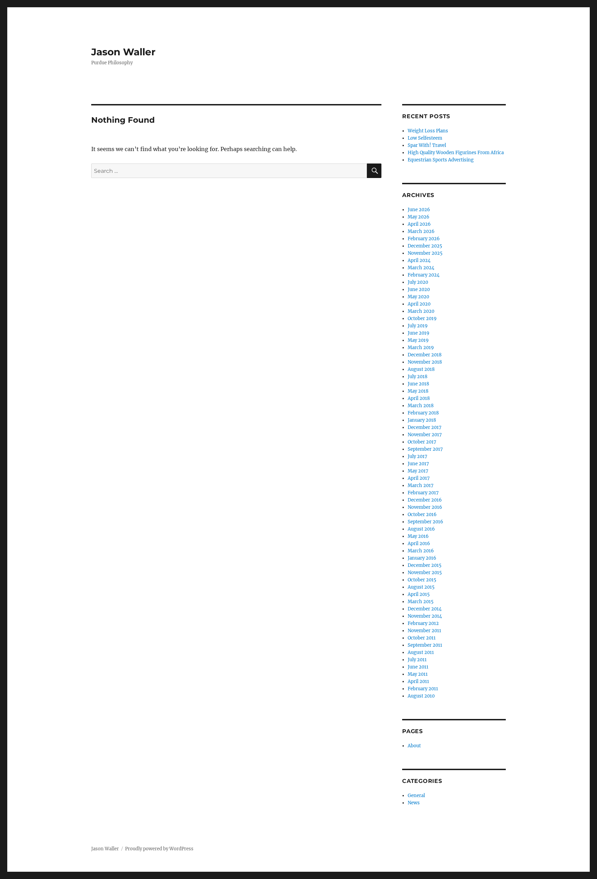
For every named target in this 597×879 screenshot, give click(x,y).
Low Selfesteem (425, 138)
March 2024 (421, 268)
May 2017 (418, 471)
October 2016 (422, 514)
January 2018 (422, 420)
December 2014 (425, 609)
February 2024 (423, 275)
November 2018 (425, 362)
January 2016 (422, 558)
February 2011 (423, 689)
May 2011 (418, 674)
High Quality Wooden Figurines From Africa (456, 153)
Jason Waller (123, 52)
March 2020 (421, 311)
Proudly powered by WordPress (159, 849)
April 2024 (419, 260)
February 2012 (423, 623)
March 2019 (421, 347)
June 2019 (418, 333)
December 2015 (425, 565)
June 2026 (419, 210)
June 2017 (418, 464)
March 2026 (421, 231)
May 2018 (418, 391)
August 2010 (421, 696)
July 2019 (418, 326)
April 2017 (419, 478)
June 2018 (418, 384)
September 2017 (425, 449)
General (416, 795)
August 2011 (421, 652)
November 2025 (425, 253)
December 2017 (425, 427)
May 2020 (418, 297)
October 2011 (422, 638)
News (414, 803)
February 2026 (424, 239)
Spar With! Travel (427, 145)
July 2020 (418, 282)
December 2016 (425, 500)
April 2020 (419, 304)
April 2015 (419, 594)
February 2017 (423, 493)
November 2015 (425, 573)
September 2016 (425, 522)
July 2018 (417, 377)
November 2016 (425, 507)
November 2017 (425, 435)
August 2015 (421, 587)
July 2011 (417, 660)
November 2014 (425, 616)
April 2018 (419, 398)
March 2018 (421, 406)
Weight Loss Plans (428, 131)
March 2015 (421, 602)
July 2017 (417, 456)
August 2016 (421, 529)
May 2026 (418, 217)
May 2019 (418, 340)
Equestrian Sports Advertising (441, 160)
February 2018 (423, 413)
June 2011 (418, 667)
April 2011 (418, 681)
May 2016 (418, 536)
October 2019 (422, 318)
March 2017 (421, 485)
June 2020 (419, 289)
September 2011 (425, 645)
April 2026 (419, 224)
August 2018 (421, 369)
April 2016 (419, 543)
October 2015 (422, 580)
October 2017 (422, 442)
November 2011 (424, 631)
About (414, 746)
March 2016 (421, 551)
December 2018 (425, 355)
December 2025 (425, 246)
